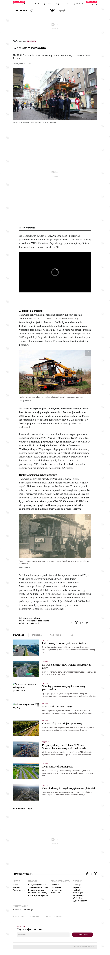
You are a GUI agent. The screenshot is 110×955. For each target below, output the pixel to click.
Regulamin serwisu (36, 890)
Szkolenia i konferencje (23, 910)
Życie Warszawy (80, 901)
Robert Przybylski (27, 228)
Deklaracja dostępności (38, 895)
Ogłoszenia (56, 887)
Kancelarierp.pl (79, 895)
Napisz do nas (19, 890)
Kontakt (16, 887)
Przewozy (31, 41)
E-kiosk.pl (77, 885)
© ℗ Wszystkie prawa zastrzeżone (34, 621)
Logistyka (22, 41)
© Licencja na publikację (30, 618)
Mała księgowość (80, 893)
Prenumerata (57, 890)
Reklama (55, 885)
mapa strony (18, 917)
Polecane (37, 635)
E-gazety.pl (77, 887)
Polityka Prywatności (37, 885)
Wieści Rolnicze (79, 898)
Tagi (71, 635)
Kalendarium (35, 917)
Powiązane (18, 635)
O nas (15, 885)
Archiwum (55, 893)
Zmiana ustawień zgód (38, 887)
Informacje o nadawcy (37, 893)
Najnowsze (55, 635)
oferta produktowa (54, 917)
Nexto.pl (76, 890)
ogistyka (62, 10)
